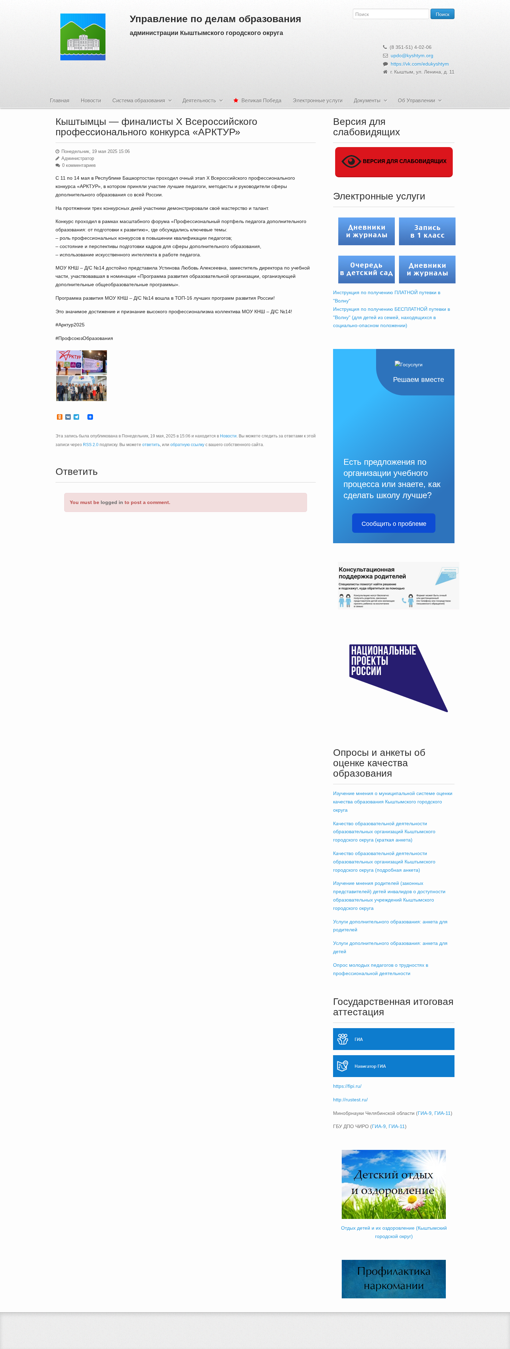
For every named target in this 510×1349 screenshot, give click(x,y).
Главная (59, 100)
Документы (367, 100)
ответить (151, 444)
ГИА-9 (425, 1113)
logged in (112, 502)
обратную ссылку (187, 444)
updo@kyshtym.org (412, 55)
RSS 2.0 (91, 444)
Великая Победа (260, 100)
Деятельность (199, 100)
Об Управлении (416, 100)
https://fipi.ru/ (347, 1086)
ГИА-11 (442, 1113)
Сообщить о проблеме (394, 523)
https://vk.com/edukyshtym (420, 64)
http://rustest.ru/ (350, 1099)
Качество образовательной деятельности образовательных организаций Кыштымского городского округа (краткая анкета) (384, 832)
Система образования (138, 100)
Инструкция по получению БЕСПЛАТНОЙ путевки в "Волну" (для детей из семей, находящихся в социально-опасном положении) (391, 317)
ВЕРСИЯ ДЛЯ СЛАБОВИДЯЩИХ (404, 161)
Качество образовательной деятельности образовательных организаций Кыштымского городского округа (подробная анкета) (384, 862)
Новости (91, 100)
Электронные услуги (317, 100)
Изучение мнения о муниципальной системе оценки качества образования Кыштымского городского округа (392, 802)
